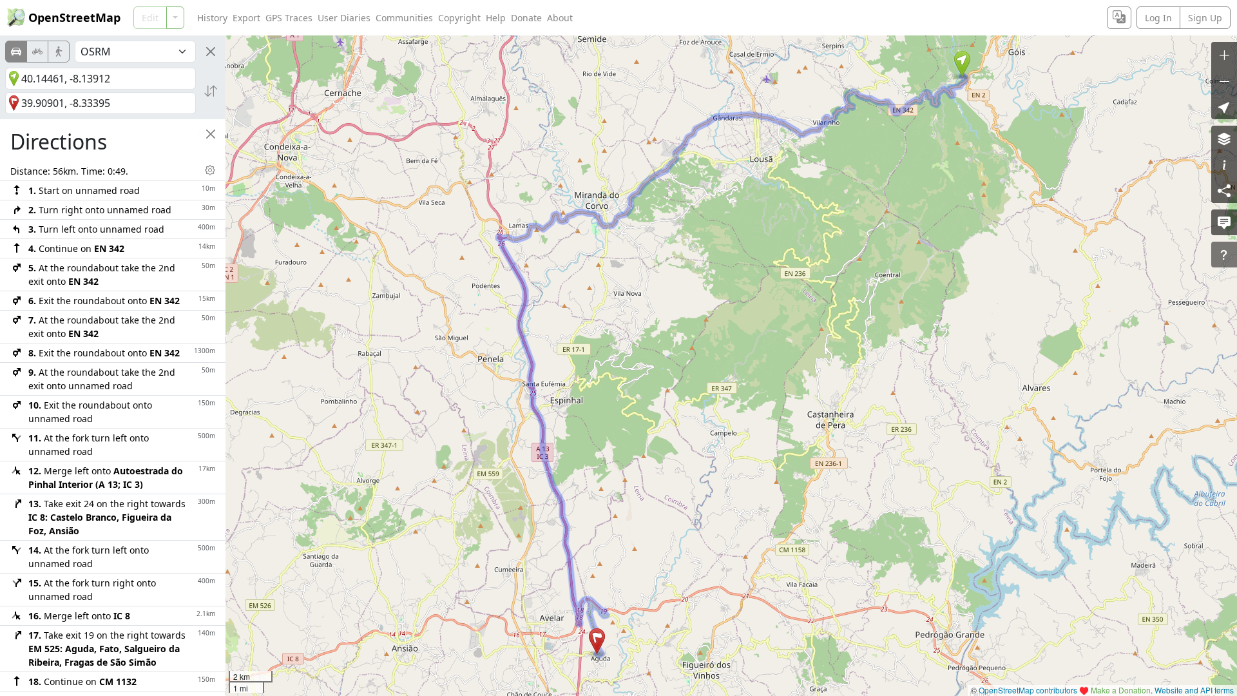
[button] (962, 64)
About (560, 18)
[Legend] (1224, 164)
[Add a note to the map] (1224, 222)
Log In (1158, 18)
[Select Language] (1119, 17)
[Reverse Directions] (210, 91)
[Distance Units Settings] (210, 170)
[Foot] (59, 52)
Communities (404, 18)
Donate (526, 18)
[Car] (16, 52)
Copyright (459, 18)
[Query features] (1224, 254)
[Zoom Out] (1224, 80)
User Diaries (344, 18)
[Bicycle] (37, 52)
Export (246, 18)
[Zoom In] (1224, 55)
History (212, 18)
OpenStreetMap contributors (1028, 689)
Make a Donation (1121, 689)
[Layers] (1224, 138)
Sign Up (1205, 18)
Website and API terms (1194, 689)
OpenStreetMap (74, 17)
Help (496, 18)
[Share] (1224, 190)
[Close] (210, 51)
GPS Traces (288, 18)
